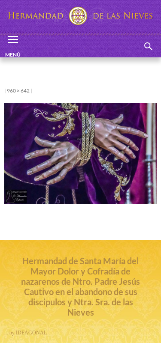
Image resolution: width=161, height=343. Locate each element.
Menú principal (13, 54)
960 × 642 (18, 90)
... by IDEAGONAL (25, 333)
